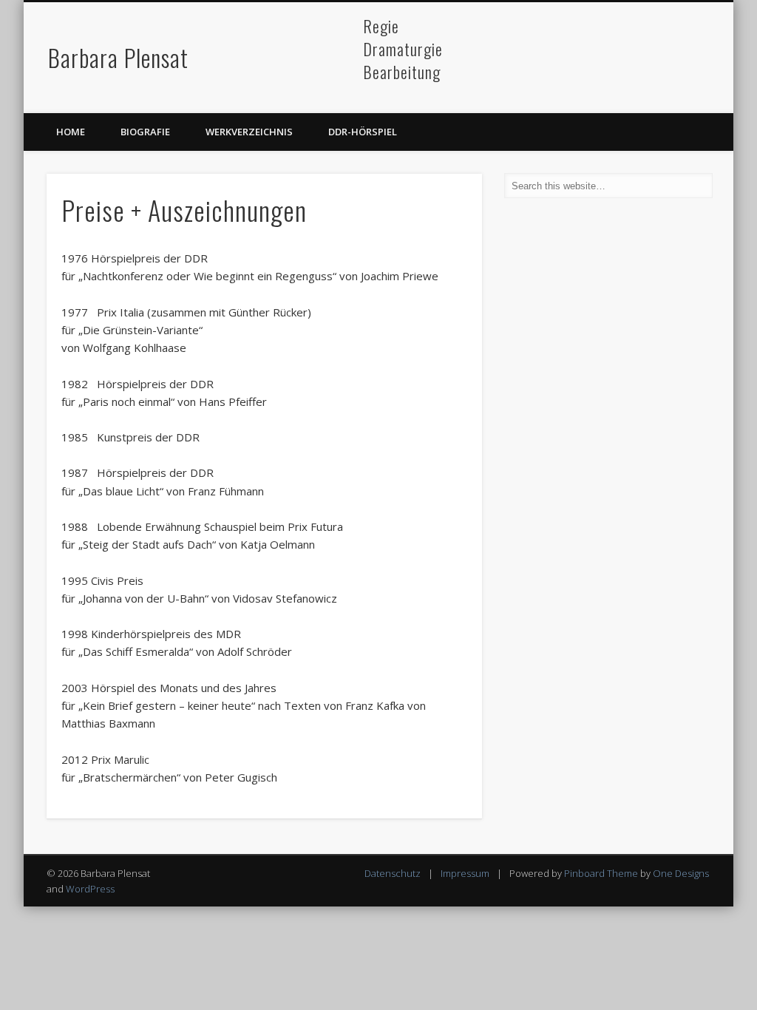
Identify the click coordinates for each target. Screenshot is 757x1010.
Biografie (145, 131)
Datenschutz (392, 873)
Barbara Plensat (118, 57)
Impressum (465, 873)
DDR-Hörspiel (362, 131)
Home (70, 131)
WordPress (90, 888)
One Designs (681, 873)
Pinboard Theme (601, 873)
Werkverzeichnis (249, 131)
